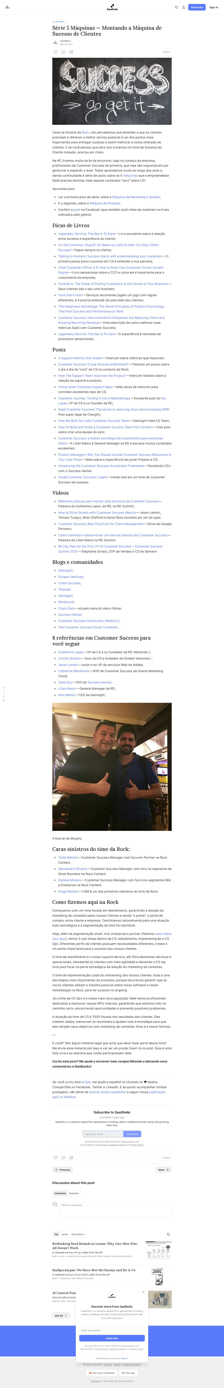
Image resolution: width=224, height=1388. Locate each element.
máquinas (130, 175)
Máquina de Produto (105, 203)
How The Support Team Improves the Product (91, 376)
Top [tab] (56, 1234)
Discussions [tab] (77, 1234)
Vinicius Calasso (84, 1278)
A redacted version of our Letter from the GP (77, 1252)
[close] (143, 1292)
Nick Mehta (66, 695)
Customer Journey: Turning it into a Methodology (94, 398)
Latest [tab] (64, 1234)
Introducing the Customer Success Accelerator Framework (101, 466)
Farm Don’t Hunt (70, 295)
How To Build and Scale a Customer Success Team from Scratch (105, 427)
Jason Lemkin (68, 665)
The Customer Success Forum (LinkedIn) (88, 627)
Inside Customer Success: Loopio (82, 477)
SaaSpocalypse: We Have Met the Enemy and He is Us (93, 1270)
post (77, 210)
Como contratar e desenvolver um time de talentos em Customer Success (112, 535)
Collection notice (132, 1364)
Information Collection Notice (111, 1348)
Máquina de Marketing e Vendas (136, 197)
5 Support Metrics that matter (80, 358)
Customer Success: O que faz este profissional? (93, 364)
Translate (59, 21)
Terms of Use (128, 1345)
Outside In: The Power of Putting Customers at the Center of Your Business (113, 284)
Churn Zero (66, 608)
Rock (85, 132)
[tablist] (66, 1193)
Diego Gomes (104, 1256)
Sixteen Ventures (70, 577)
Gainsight (65, 570)
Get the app (128, 1372)
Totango (64, 589)
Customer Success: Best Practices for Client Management (101, 524)
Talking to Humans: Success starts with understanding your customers (110, 256)
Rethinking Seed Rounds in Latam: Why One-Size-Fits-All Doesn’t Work (95, 1246)
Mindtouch (66, 602)
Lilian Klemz (67, 688)
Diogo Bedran (68, 891)
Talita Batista (68, 857)
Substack (96, 1381)
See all (59, 1315)
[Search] (176, 7)
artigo (86, 1082)
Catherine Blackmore (73, 671)
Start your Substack (103, 1372)
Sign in (214, 7)
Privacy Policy (136, 1348)
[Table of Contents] (3, 694)
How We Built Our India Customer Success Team (93, 421)
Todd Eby (65, 682)
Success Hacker (70, 615)
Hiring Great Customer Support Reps (85, 387)
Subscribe (197, 7)
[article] (112, 1252)
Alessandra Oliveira (72, 869)
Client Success (69, 583)
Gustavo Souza (124, 1256)
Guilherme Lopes (70, 652)
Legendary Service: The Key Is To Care (86, 234)
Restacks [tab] (74, 1193)
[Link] (47, 225)
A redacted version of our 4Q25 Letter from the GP (81, 1274)
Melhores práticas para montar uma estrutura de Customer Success (108, 501)
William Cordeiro (87, 1256)
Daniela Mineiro (69, 880)
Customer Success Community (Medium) (88, 621)
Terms (117, 1364)
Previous (65, 1169)
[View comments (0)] (63, 52)
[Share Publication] (183, 7)
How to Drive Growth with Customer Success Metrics (97, 512)
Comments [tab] (60, 1193)
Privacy (108, 1364)
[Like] (55, 52)
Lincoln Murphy (69, 658)
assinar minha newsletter (107, 1092)
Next (161, 1169)
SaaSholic (65, 41)
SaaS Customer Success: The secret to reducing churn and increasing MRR (113, 409)
